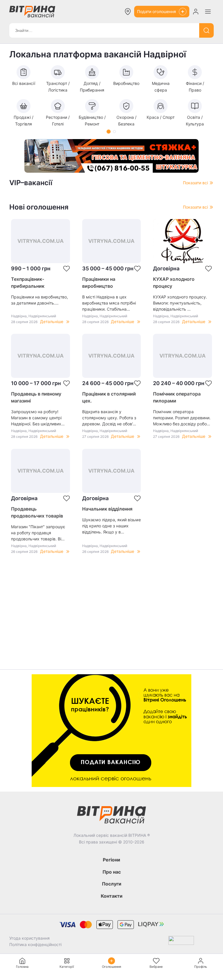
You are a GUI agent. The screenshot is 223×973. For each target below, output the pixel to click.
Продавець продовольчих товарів (37, 512)
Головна (22, 967)
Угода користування (29, 938)
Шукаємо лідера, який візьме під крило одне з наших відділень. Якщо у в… (111, 525)
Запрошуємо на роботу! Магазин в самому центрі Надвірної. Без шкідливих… (38, 417)
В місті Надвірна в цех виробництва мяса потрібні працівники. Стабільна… (109, 302)
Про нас (111, 872)
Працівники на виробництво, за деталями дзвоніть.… (39, 299)
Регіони (111, 860)
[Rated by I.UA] (181, 941)
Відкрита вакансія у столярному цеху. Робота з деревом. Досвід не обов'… (109, 417)
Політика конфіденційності (35, 944)
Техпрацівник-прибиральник (27, 282)
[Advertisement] (111, 617)
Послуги (111, 884)
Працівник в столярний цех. (109, 397)
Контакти (112, 896)
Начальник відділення (107, 509)
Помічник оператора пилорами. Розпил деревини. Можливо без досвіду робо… (182, 417)
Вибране (156, 967)
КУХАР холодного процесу (174, 282)
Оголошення (111, 967)
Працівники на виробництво (98, 282)
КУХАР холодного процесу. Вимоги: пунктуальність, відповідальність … (180, 302)
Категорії (67, 967)
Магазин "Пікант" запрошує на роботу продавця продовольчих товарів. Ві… (38, 532)
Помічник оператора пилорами (177, 397)
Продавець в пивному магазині (36, 397)
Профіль (200, 967)
